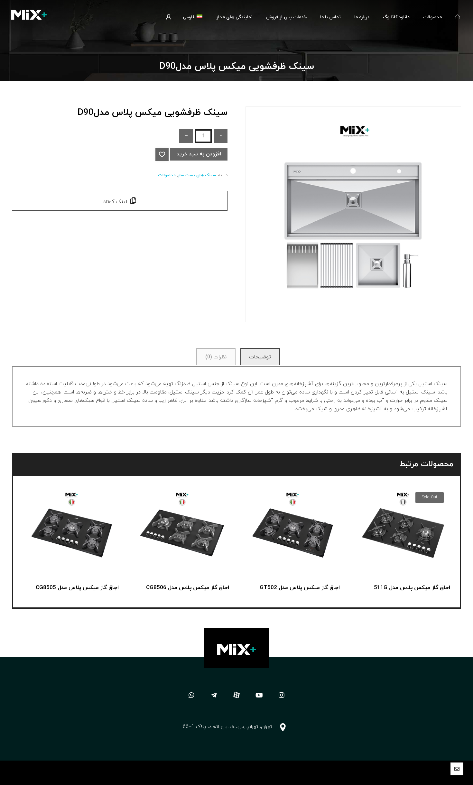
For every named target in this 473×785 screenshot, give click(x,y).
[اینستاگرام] (282, 695)
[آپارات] (236, 695)
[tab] (260, 356)
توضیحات (260, 357)
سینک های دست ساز (197, 175)
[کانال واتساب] (191, 695)
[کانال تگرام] (214, 695)
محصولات (167, 175)
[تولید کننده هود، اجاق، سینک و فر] (29, 15)
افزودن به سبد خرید (199, 154)
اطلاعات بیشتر (399, 553)
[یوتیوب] (259, 695)
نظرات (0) (216, 357)
